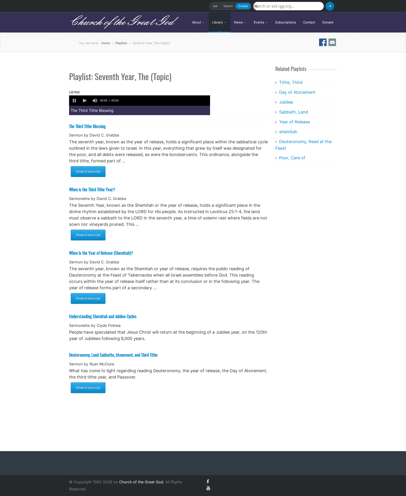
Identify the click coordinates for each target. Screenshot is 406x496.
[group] (95, 100)
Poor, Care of (292, 157)
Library (218, 22)
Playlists (121, 43)
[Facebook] (208, 481)
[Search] (330, 6)
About (197, 22)
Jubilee (286, 102)
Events (259, 22)
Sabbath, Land (293, 111)
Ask (215, 6)
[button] (74, 100)
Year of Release (294, 121)
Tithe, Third (290, 82)
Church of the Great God (121, 22)
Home (105, 43)
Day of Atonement (297, 92)
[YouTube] (208, 487)
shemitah (288, 131)
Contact (309, 22)
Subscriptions (285, 22)
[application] (139, 100)
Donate (327, 22)
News (239, 22)
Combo (243, 6)
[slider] (165, 100)
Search (228, 6)
